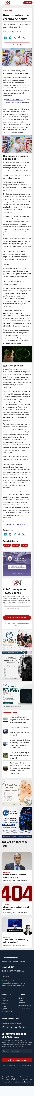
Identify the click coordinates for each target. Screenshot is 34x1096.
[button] (7, 545)
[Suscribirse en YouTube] (15, 1027)
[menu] (3, 3)
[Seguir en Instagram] (20, 1027)
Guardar (18, 44)
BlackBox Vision (26, 1082)
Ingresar (28, 2)
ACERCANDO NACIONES (15, 524)
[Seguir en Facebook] (3, 1027)
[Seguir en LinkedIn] (11, 1027)
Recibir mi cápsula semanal (17, 617)
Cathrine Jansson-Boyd (14, 100)
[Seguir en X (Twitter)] (7, 1027)
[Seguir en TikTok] (24, 1027)
